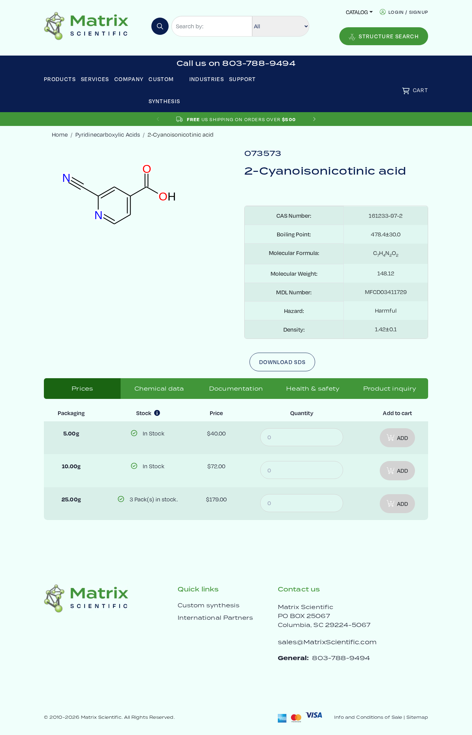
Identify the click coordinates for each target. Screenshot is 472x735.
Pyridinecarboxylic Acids (107, 134)
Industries (206, 78)
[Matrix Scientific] (86, 25)
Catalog (357, 12)
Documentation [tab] (236, 388)
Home (60, 134)
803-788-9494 (341, 658)
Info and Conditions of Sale (368, 717)
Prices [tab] (82, 388)
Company (129, 78)
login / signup (408, 12)
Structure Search (389, 36)
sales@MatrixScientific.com (327, 642)
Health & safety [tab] (312, 388)
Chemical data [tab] (159, 388)
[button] (314, 119)
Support (242, 78)
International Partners (215, 617)
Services (95, 78)
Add (402, 437)
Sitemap (417, 717)
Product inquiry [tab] (389, 388)
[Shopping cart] (405, 91)
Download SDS (282, 361)
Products (60, 78)
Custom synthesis (208, 605)
